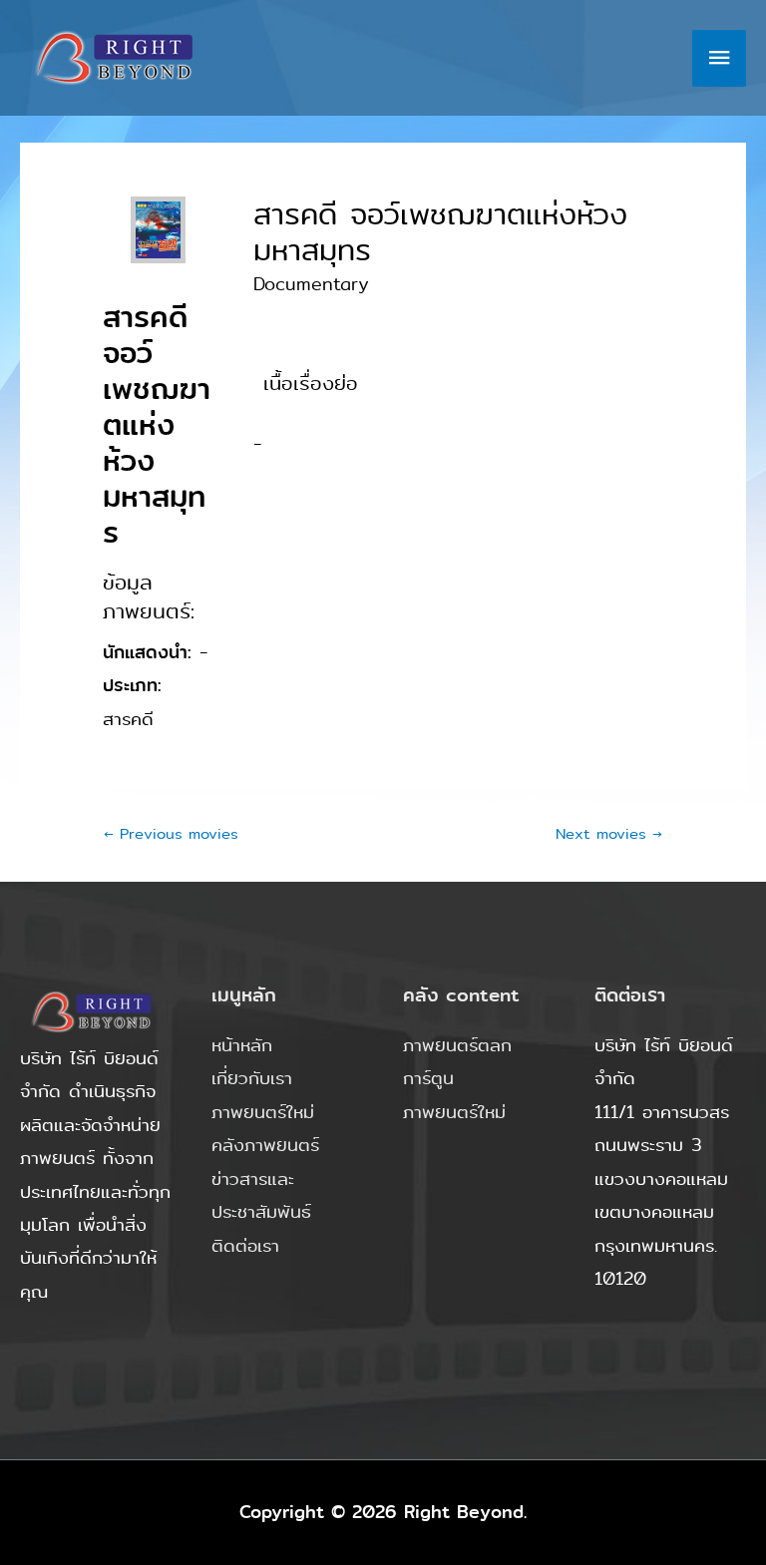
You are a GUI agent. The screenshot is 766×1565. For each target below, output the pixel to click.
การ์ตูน (428, 1078)
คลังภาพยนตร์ (265, 1145)
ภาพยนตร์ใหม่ (262, 1112)
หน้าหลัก (241, 1045)
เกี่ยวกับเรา (251, 1078)
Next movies (609, 834)
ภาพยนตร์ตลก (457, 1045)
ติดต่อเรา (245, 1246)
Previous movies (171, 834)
